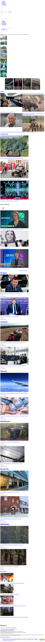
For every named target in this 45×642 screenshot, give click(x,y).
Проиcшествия (5, 421)
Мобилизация (4, 524)
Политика (3, 273)
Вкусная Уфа (4, 4)
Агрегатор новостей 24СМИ (22, 270)
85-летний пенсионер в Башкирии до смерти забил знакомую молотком (11, 463)
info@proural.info (13, 627)
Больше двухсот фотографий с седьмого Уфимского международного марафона (12, 583)
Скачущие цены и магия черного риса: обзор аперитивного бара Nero (10, 518)
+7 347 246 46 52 (7, 627)
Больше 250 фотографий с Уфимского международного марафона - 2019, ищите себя (13, 605)
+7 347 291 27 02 (2, 627)
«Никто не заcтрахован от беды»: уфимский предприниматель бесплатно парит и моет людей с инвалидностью (33, 114)
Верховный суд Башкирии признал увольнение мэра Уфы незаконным (11, 293)
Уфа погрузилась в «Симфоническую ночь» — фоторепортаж (9, 200)
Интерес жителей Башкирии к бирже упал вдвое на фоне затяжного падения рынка (12, 365)
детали (2, 91)
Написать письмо (4, 29)
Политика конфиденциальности (5, 637)
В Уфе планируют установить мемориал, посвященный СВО (9, 566)
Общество (3, 2)
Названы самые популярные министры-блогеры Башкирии (9, 316)
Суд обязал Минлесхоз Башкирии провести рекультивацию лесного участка (11, 544)
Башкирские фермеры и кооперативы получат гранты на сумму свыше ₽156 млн (12, 342)
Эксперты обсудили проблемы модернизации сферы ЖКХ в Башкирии (33, 93)
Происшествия (4, 3)
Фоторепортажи (4, 133)
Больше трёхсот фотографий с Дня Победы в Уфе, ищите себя (9, 594)
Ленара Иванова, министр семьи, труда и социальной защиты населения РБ (11, 229)
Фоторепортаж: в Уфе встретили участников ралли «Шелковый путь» (10, 179)
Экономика (3, 21)
